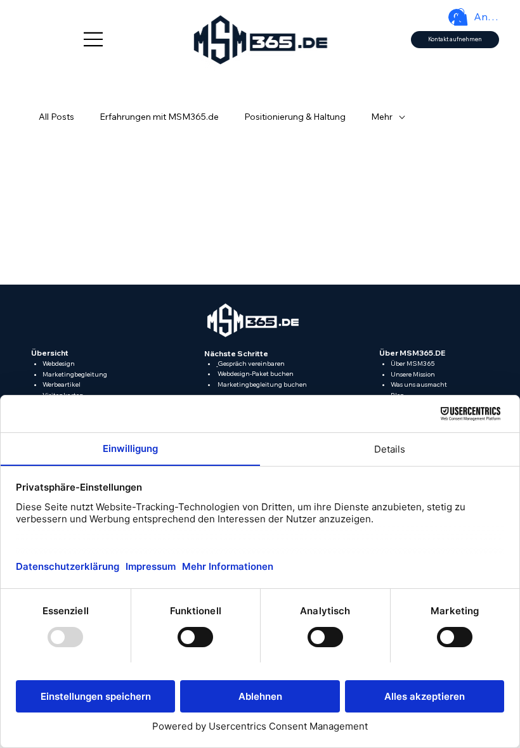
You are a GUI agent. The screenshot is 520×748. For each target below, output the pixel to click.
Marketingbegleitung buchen (261, 384)
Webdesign (58, 363)
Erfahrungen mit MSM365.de (159, 116)
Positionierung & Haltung (295, 116)
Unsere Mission (413, 374)
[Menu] (94, 39)
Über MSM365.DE (412, 353)
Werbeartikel (61, 384)
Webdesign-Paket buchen (256, 374)
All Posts (56, 116)
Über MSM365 (412, 363)
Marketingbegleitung (74, 374)
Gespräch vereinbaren (251, 363)
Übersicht (49, 353)
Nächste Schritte (236, 353)
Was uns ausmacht (419, 384)
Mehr (382, 116)
